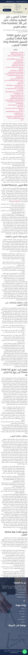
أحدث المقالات (20, 83)
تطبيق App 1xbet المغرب (17, 63)
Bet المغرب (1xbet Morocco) (16, 52)
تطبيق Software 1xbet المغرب (16, 98)
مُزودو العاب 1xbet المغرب (17, 65)
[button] (25, 8)
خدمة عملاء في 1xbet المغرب (16, 70)
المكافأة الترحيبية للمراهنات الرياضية (15, 72)
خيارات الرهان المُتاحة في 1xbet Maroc (14, 85)
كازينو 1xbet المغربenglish (17, 54)
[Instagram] (24, 601)
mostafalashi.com (14, 652)
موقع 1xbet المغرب (18, 86)
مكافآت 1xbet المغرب (18, 62)
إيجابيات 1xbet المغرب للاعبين (16, 78)
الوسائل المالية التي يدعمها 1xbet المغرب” (14, 73)
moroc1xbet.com (16, 201)
